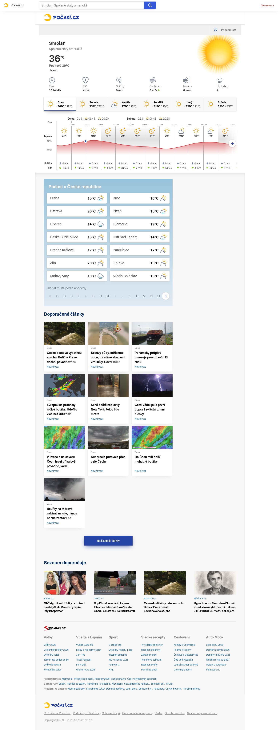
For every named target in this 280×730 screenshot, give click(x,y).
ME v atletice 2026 (118, 659)
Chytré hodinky (173, 688)
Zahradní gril (157, 684)
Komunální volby (52, 669)
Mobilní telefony (76, 688)
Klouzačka (117, 684)
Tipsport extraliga (118, 655)
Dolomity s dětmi (183, 669)
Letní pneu (131, 688)
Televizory (159, 688)
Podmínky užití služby (86, 713)
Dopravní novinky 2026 (218, 655)
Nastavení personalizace (202, 713)
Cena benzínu (118, 679)
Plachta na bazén (76, 684)
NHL (111, 669)
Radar (158, 713)
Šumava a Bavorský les (186, 655)
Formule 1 (114, 664)
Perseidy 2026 (102, 679)
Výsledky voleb (51, 655)
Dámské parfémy (115, 688)
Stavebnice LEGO (95, 688)
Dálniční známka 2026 (218, 650)
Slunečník (105, 684)
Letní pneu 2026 (214, 645)
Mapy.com (67, 679)
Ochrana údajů (111, 713)
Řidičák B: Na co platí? (218, 659)
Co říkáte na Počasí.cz (57, 713)
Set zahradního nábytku (136, 684)
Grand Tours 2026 (85, 669)
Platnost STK (213, 669)
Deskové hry (145, 688)
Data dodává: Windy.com (137, 713)
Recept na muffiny (150, 650)
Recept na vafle (149, 664)
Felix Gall (81, 664)
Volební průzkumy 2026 (56, 650)
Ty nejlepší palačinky (152, 645)
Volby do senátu (52, 664)
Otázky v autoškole (216, 664)
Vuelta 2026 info (85, 645)
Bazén (62, 684)
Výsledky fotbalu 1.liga (120, 650)
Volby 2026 (50, 645)
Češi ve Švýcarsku (183, 659)
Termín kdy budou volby (56, 659)
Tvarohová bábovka (151, 659)
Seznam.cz (267, 5)
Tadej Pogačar (83, 659)
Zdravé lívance (149, 655)
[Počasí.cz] (61, 17)
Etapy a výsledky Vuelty (88, 650)
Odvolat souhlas (175, 713)
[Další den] (232, 143)
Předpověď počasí (83, 679)
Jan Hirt (80, 655)
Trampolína (92, 684)
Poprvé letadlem (182, 650)
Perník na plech (149, 669)
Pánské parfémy (191, 688)
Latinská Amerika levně (186, 664)
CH (108, 296)
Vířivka (169, 684)
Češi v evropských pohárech (142, 679)
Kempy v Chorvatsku (184, 645)
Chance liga (115, 645)
